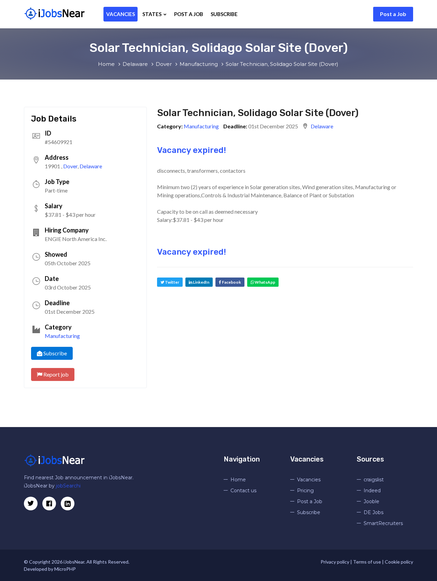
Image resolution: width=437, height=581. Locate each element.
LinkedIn (200, 282)
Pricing (305, 490)
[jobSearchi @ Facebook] (68, 503)
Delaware (91, 166)
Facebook (231, 282)
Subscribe (224, 14)
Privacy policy (335, 562)
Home (238, 480)
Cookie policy (399, 562)
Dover (70, 166)
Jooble (371, 501)
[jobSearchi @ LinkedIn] (49, 503)
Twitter (171, 282)
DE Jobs (373, 512)
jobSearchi (68, 486)
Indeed (372, 490)
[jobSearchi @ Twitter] (31, 503)
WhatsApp (264, 282)
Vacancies (120, 14)
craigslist (374, 480)
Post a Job (393, 14)
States (152, 14)
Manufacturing (62, 335)
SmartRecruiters (383, 523)
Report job (55, 374)
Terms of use (367, 562)
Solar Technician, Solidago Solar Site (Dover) (257, 112)
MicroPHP (65, 569)
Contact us (243, 490)
